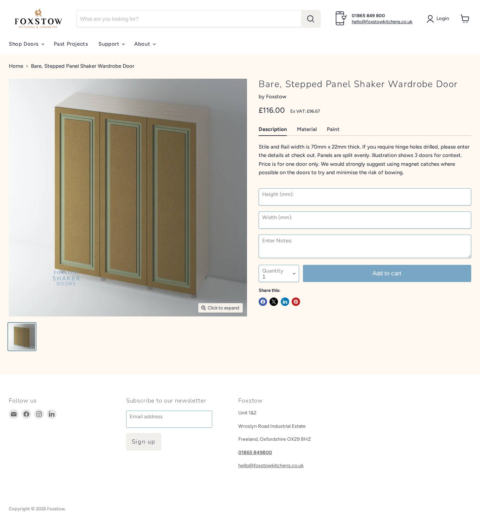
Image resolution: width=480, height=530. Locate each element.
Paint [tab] (333, 129)
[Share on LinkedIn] (285, 301)
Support (109, 44)
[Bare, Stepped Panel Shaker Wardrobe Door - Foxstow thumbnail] (22, 337)
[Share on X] (274, 301)
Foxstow (276, 96)
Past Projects (71, 44)
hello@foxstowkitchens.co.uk (382, 21)
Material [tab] (307, 129)
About (143, 44)
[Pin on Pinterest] (296, 301)
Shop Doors (24, 44)
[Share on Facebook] (263, 301)
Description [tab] (273, 129)
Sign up (144, 442)
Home (16, 66)
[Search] (310, 19)
